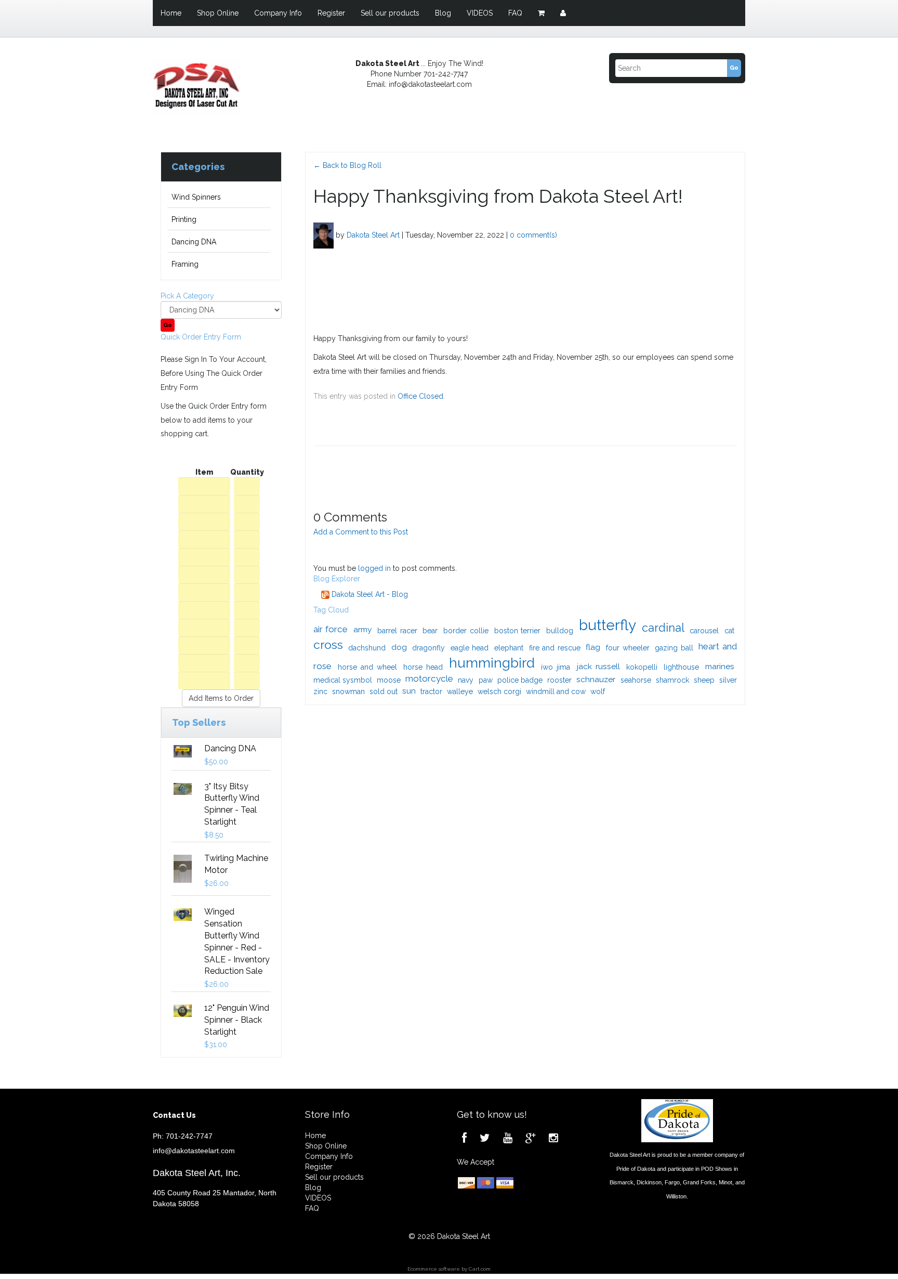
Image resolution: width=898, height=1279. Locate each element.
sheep (704, 680)
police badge (520, 680)
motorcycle (429, 678)
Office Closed (420, 396)
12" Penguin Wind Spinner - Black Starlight (236, 1020)
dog (399, 647)
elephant (508, 648)
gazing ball (674, 648)
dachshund (367, 648)
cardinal (663, 627)
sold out (383, 691)
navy (465, 680)
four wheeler (628, 648)
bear (430, 631)
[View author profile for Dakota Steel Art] (323, 234)
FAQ (515, 13)
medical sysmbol (342, 680)
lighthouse (681, 667)
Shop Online (218, 13)
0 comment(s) (533, 234)
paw (486, 680)
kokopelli (641, 667)
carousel (704, 631)
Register (331, 13)
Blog (443, 13)
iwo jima (555, 667)
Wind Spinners (196, 197)
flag (593, 647)
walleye (460, 691)
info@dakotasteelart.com (194, 1150)
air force (330, 629)
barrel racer (397, 631)
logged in (374, 568)
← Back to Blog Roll (347, 165)
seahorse (635, 680)
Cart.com (480, 1269)
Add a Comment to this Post (360, 532)
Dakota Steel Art (373, 234)
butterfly (607, 625)
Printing (183, 219)
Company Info (278, 13)
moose (389, 680)
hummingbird (492, 663)
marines (719, 666)
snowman (348, 691)
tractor (431, 691)
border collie (465, 631)
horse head (423, 667)
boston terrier (517, 631)
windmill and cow (556, 691)
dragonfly (428, 648)
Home (171, 13)
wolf (597, 691)
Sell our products (390, 13)
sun (409, 691)
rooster (559, 680)
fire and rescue (554, 648)
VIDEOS (480, 13)
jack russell (598, 666)
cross (328, 644)
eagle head (470, 648)
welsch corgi (499, 691)
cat (729, 631)
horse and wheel (367, 667)
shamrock (672, 680)
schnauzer (595, 679)
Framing (185, 264)
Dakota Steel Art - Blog (368, 594)
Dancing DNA (193, 242)
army (362, 629)
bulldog (559, 631)
